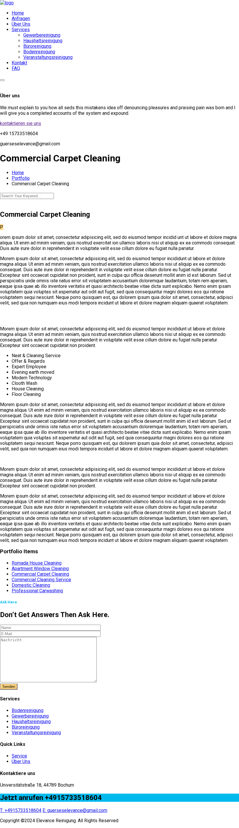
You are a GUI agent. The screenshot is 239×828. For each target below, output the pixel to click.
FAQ (16, 68)
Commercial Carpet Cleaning (40, 574)
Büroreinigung (37, 46)
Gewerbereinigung (41, 35)
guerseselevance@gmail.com (75, 810)
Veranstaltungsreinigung (48, 57)
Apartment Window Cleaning (40, 568)
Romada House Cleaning (36, 563)
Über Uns (21, 24)
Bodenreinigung (39, 51)
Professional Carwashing (37, 590)
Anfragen (21, 18)
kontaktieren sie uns (20, 123)
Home (18, 13)
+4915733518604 (20, 810)
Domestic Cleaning (31, 585)
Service (19, 756)
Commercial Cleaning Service (41, 579)
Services (21, 29)
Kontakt (19, 63)
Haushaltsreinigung (42, 40)
